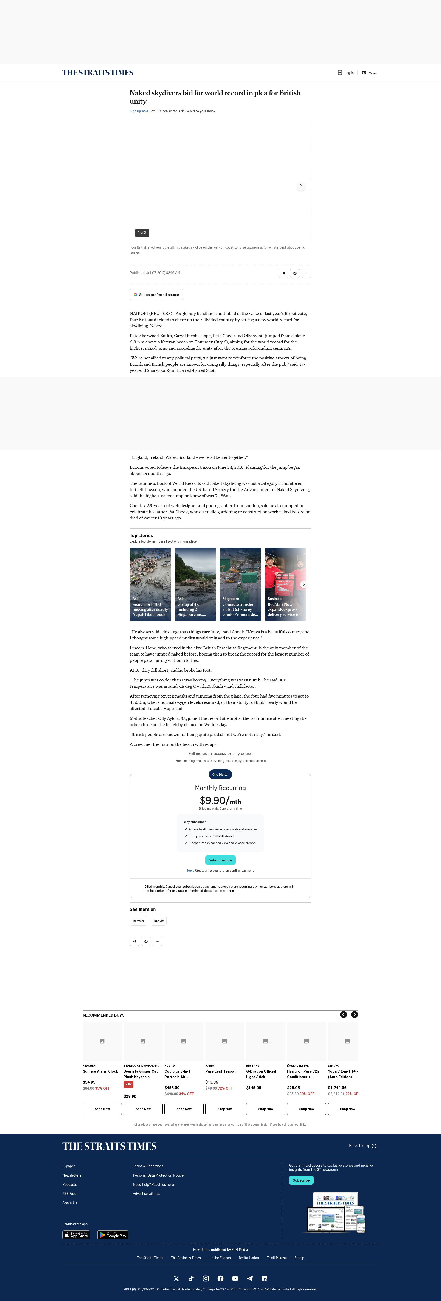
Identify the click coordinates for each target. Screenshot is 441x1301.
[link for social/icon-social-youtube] (235, 1278)
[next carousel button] (301, 186)
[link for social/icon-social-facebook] (220, 1278)
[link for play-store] (113, 1234)
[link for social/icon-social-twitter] (176, 1278)
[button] (345, 72)
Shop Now (102, 1109)
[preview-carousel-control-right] (304, 584)
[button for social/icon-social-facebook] (295, 273)
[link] (97, 72)
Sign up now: (139, 111)
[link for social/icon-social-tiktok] (191, 1278)
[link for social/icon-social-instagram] (205, 1278)
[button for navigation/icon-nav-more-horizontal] (306, 273)
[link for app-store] (77, 1234)
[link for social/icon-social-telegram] (250, 1278)
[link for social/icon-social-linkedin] (264, 1278)
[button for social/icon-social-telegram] (283, 273)
